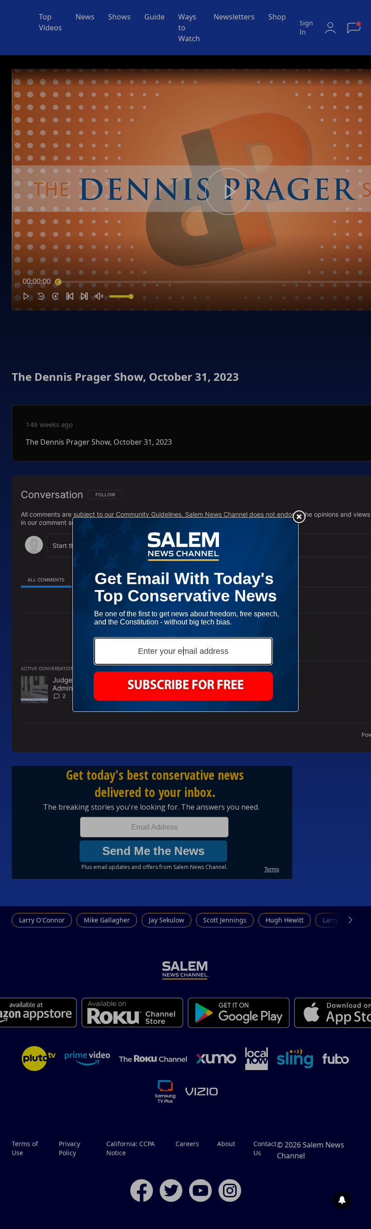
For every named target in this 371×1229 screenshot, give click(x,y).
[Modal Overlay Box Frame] (185, 614)
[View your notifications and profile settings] (342, 1200)
